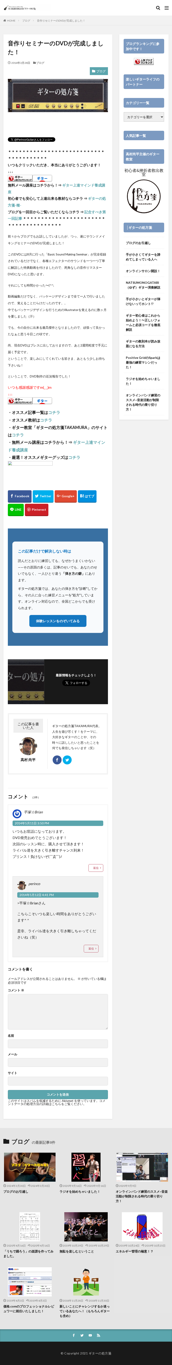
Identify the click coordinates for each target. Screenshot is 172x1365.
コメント (16, 990)
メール (12, 1054)
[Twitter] (43, 496)
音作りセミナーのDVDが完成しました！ (61, 20)
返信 (96, 868)
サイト (12, 1072)
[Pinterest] (36, 510)
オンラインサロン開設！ (143, 271)
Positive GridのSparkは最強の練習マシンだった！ (143, 362)
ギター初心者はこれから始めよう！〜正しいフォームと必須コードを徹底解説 (143, 322)
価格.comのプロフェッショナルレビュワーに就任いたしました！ (28, 1308)
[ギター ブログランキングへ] (20, 178)
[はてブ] (87, 496)
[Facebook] (20, 496)
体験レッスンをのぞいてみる (58, 621)
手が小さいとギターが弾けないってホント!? (143, 301)
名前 (11, 1035)
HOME (11, 20)
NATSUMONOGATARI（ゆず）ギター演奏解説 (143, 285)
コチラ (54, 412)
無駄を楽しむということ (77, 1251)
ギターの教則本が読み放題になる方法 (143, 343)
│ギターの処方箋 (139, 227)
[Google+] (66, 496)
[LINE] (16, 510)
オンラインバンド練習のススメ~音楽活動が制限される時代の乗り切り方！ (143, 402)
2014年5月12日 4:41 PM (36, 895)
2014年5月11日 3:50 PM (32, 823)
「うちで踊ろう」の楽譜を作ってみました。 (28, 1253)
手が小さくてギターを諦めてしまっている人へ (143, 257)
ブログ (26, 20)
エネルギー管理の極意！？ (134, 1251)
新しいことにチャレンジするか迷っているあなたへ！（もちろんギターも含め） (85, 1311)
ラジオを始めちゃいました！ (143, 381)
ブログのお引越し (138, 243)
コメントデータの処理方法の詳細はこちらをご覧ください (56, 1102)
